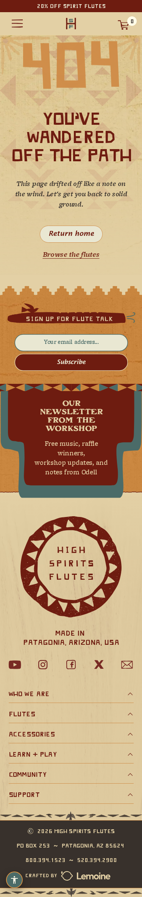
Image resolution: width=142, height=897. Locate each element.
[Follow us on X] (99, 664)
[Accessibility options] (14, 880)
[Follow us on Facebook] (71, 664)
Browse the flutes (71, 255)
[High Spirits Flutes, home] (71, 23)
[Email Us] (127, 664)
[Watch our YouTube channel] (15, 664)
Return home (71, 234)
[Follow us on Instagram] (43, 664)
